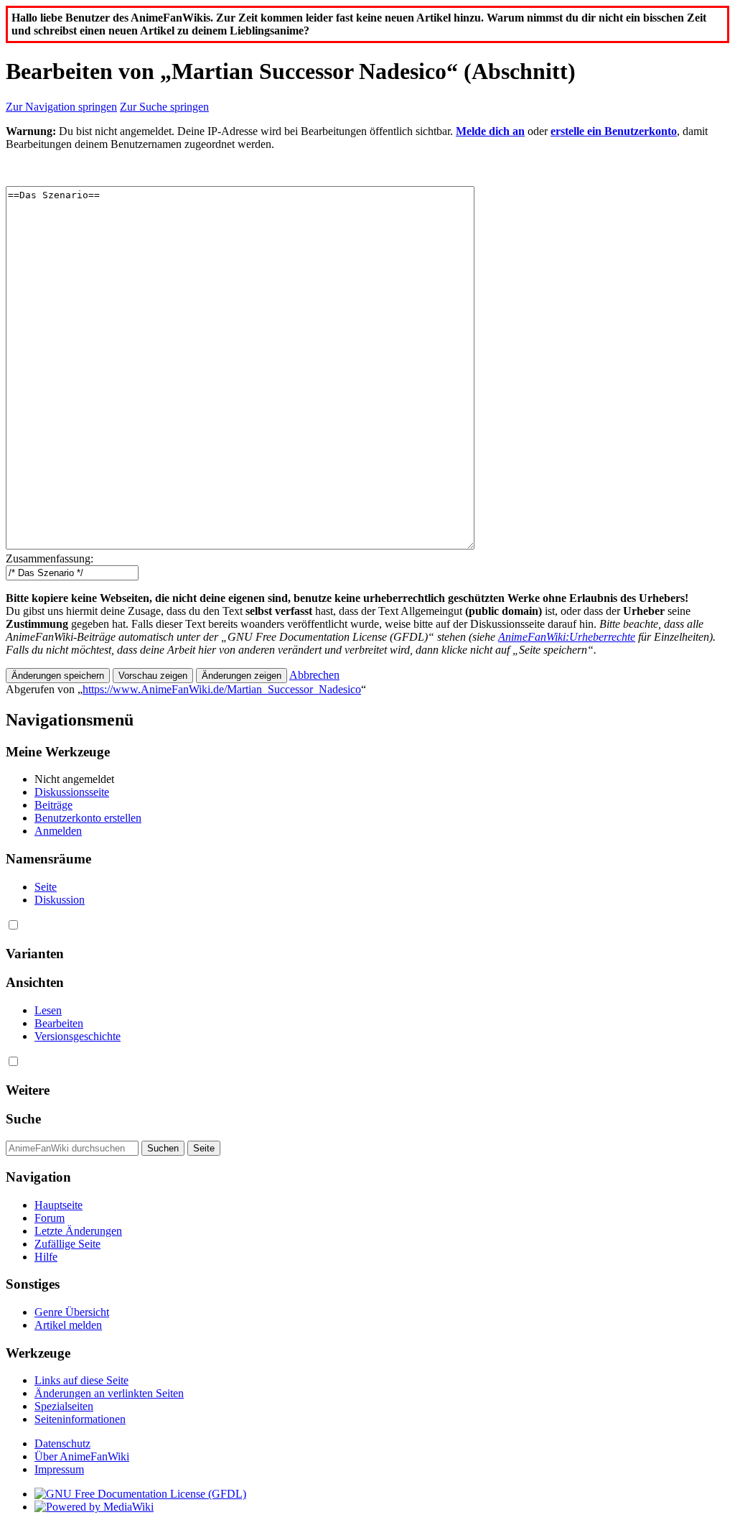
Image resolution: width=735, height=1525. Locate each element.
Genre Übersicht (71, 1312)
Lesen (48, 1010)
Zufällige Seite (67, 1244)
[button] (314, 675)
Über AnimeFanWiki (81, 1456)
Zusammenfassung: (49, 558)
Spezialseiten (63, 1406)
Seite (45, 887)
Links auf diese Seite (81, 1380)
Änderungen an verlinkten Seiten (109, 1393)
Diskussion (59, 900)
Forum (49, 1218)
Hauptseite (58, 1205)
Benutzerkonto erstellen (87, 818)
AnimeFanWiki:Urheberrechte (566, 637)
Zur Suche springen (164, 107)
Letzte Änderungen (78, 1231)
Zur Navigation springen (61, 107)
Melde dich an (490, 131)
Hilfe (45, 1257)
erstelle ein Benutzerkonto (614, 131)
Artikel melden (68, 1325)
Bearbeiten (58, 1023)
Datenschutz (62, 1443)
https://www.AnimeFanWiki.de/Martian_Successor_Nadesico (222, 689)
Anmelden (58, 831)
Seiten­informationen (80, 1419)
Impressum (59, 1469)
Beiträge (53, 805)
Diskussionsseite (71, 792)
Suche (23, 1118)
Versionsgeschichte (77, 1036)
